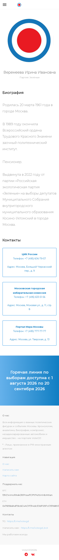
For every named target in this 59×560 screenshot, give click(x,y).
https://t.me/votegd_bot (34, 527)
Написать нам (10, 469)
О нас (5, 463)
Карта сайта (9, 475)
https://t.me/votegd (18, 521)
